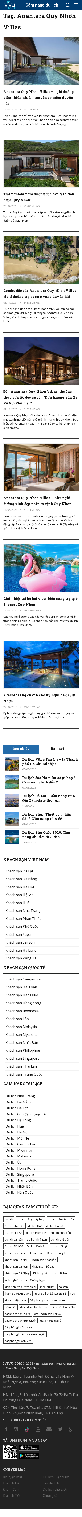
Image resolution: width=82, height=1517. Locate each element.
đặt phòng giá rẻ (50, 1320)
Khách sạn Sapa (18, 934)
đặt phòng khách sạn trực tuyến (25, 1334)
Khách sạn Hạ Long (20, 950)
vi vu (8, 1300)
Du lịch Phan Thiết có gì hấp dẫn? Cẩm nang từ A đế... (46, 816)
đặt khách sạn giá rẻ (17, 1314)
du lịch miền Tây (36, 1233)
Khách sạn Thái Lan (21, 1066)
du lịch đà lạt (59, 1246)
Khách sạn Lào (17, 1018)
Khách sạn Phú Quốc (21, 926)
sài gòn (63, 1287)
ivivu (8, 1253)
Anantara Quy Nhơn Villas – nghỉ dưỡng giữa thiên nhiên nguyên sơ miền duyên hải (38, 97)
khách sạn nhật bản (43, 1260)
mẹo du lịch (47, 1287)
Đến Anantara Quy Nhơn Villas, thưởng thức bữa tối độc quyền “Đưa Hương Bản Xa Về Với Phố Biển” (40, 397)
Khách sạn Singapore (22, 1058)
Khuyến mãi (12, 1477)
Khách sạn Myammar (22, 1034)
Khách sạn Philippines (23, 1050)
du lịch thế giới (60, 1239)
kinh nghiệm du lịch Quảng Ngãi (25, 1280)
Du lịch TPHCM (14, 1246)
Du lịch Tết (12, 1495)
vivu (72, 1293)
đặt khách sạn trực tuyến (20, 1320)
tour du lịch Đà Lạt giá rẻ (50, 1293)
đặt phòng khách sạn (18, 1327)
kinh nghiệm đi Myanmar (20, 1287)
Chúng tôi (50, 1495)
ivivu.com (20, 1253)
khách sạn (37, 1253)
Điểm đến (11, 1489)
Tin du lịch (51, 1483)
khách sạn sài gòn (16, 1266)
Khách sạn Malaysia (21, 1026)
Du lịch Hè (11, 1483)
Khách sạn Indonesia (22, 1011)
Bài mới (57, 748)
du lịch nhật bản (60, 1233)
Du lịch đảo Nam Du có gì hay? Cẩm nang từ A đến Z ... (48, 779)
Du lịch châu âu (14, 1226)
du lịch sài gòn (14, 1239)
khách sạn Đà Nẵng (17, 1273)
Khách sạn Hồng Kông (23, 1003)
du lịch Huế (35, 1226)
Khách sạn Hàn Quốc (22, 995)
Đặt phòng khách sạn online (48, 1300)
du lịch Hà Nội (55, 1226)
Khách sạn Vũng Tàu (22, 958)
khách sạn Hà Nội (16, 1260)
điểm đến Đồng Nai (63, 1307)
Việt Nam (20, 1300)
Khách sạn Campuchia (23, 979)
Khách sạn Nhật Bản (21, 1042)
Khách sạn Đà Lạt (19, 871)
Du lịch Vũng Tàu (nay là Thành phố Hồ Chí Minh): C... (50, 761)
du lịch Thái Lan (37, 1239)
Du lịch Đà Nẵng (37, 1246)
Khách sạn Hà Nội (19, 887)
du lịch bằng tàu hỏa (61, 1219)
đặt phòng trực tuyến (18, 1341)
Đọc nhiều (21, 748)
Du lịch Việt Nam (56, 1477)
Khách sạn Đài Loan (21, 987)
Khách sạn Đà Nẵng (21, 879)
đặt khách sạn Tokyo (47, 1314)
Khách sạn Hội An (19, 894)
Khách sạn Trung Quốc (23, 1074)
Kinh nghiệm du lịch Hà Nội (50, 1273)
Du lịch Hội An (13, 1233)
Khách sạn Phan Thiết (23, 918)
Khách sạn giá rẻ (58, 1253)
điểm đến (10, 1307)
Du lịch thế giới (55, 1489)
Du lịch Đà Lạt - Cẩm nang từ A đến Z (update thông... (48, 798)
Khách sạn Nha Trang (23, 910)
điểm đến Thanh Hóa (33, 1307)
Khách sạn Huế (17, 902)
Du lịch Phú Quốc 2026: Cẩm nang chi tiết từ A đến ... (46, 834)
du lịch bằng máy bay (30, 1219)
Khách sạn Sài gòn (20, 942)
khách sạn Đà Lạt (43, 1266)
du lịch (9, 1219)
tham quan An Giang (18, 1293)
